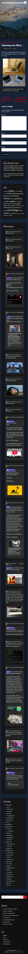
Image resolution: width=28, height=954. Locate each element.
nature (12, 203)
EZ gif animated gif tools (8, 919)
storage (5, 210)
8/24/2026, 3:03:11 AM (16, 247)
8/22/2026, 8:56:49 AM (17, 316)
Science (8, 872)
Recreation (7, 826)
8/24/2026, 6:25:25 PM (16, 231)
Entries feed (6, 939)
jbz (9, 507)
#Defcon (8, 673)
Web (7, 883)
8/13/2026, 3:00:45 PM (11, 629)
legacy (22, 89)
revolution (8, 818)
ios (15, 196)
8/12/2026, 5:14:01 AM (16, 641)
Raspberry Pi (9, 868)
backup (17, 191)
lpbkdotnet (10, 421)
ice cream (10, 831)
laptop (18, 89)
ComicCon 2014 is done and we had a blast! (6, 99)
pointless (5, 205)
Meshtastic (13, 684)
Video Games (18, 213)
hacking (21, 193)
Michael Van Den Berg (19, 952)
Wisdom (8, 848)
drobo (5, 193)
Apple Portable (13, 89)
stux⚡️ (9, 568)
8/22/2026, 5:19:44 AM (16, 409)
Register (5, 935)
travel (6, 213)
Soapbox (7, 841)
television (20, 210)
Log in (4, 937)
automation (9, 855)
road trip (7, 207)
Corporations (9, 844)
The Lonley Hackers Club (12, 695)
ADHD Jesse (11, 627)
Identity (10, 952)
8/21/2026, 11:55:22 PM (11, 423)
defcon (20, 191)
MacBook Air (10, 90)
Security (8, 874)
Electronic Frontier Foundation (10, 909)
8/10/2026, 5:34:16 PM (17, 671)
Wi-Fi (7, 885)
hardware (4, 42)
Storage (8, 879)
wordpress (6, 215)
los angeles (10, 201)
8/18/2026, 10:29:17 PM (11, 471)
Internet (8, 861)
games (11, 193)
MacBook (4, 90)
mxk (9, 316)
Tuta (9, 278)
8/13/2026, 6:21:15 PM (16, 591)
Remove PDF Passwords (8, 913)
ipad (17, 196)
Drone (7, 857)
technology (15, 42)
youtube (10, 215)
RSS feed (20, 168)
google (17, 193)
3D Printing (9, 852)
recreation (19, 205)
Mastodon (13, 170)
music (9, 203)
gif (14, 193)
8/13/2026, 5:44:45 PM (18, 568)
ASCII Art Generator (8, 911)
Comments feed (6, 941)
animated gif (6, 191)
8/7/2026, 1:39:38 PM (10, 774)
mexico (20, 201)
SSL (21, 207)
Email (3, 140)
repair (22, 205)
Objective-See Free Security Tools (10, 915)
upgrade (10, 213)
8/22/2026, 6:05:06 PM (16, 354)
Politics (9, 205)
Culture (7, 804)
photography (17, 203)
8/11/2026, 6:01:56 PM (16, 731)
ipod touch (12, 198)
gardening (8, 835)
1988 (5, 89)
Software (17, 207)
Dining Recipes (6, 922)
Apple (7, 89)
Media (16, 201)
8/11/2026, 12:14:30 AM (16, 759)
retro (9, 42)
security (12, 207)
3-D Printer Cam (7, 917)
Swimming (8, 837)
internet (11, 196)
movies (5, 203)
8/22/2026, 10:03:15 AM (16, 401)
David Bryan (11, 772)
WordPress (18, 950)
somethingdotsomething (13, 3)
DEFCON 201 (11, 470)
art (14, 191)
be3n (14, 48)
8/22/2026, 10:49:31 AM (16, 379)
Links (6, 822)
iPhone (6, 198)
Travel (7, 839)
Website (3, 147)
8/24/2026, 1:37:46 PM (16, 239)
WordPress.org (6, 944)
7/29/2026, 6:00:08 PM (17, 507)
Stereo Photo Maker (7, 924)
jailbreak (18, 199)
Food (7, 193)
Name (3, 133)
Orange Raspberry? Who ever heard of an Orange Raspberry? (21, 99)
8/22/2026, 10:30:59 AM (18, 278)
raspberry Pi (13, 205)
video (13, 213)
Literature (8, 809)
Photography (9, 815)
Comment (4, 114)
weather (22, 213)
